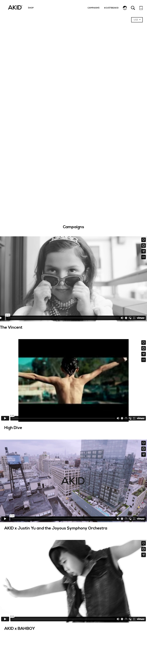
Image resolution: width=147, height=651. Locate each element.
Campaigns (93, 8)
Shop (31, 8)
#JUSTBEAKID (111, 8)
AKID (15, 7)
